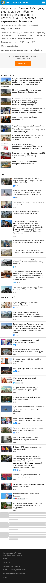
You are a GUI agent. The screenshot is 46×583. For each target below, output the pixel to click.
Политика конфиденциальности (14, 570)
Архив (5, 577)
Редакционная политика (12, 566)
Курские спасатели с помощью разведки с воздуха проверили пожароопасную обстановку (28, 409)
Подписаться (23, 63)
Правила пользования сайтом (14, 573)
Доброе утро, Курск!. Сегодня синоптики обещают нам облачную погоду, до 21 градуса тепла (27, 505)
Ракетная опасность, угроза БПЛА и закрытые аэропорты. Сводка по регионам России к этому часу (28, 181)
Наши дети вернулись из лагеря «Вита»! (28, 368)
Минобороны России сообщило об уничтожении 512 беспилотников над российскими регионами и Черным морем (28, 314)
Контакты (6, 562)
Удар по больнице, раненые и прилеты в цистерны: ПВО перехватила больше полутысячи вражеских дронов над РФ (27, 192)
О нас (5, 559)
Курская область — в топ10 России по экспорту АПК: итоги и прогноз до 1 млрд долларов (28, 262)
